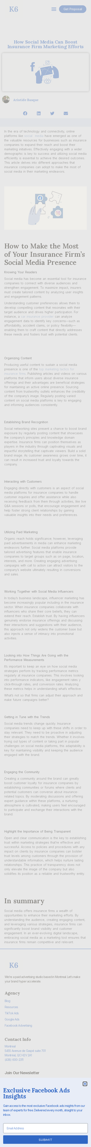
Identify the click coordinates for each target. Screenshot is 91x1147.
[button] (85, 1084)
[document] (45, 573)
